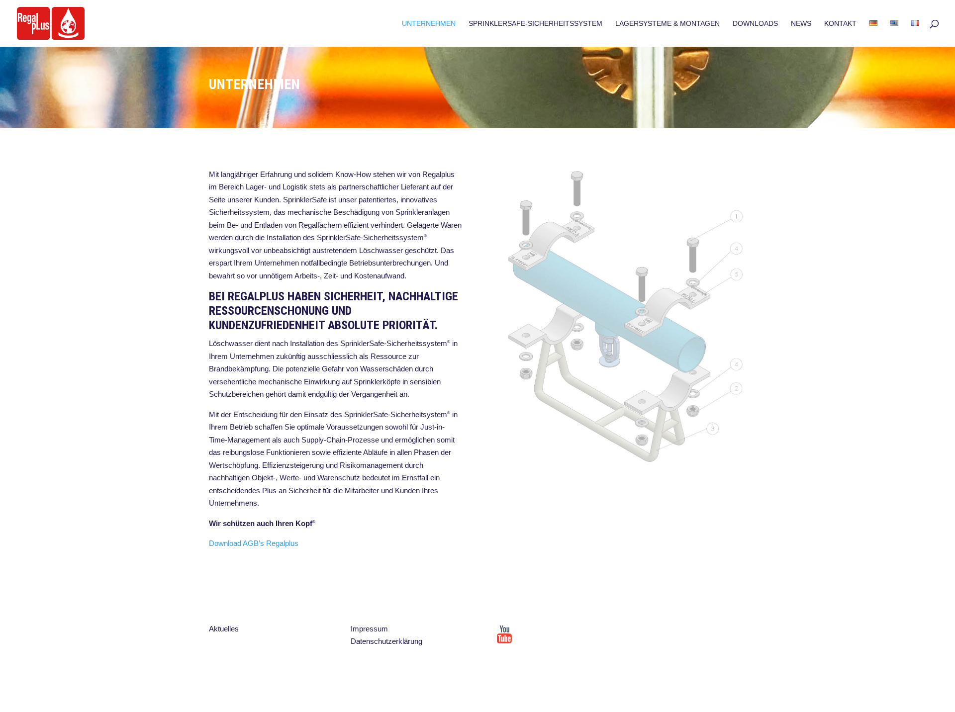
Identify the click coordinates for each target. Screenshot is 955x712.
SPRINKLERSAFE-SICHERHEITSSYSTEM (535, 23)
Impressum (369, 628)
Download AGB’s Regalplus (253, 543)
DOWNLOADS (755, 23)
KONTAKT (840, 23)
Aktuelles (224, 628)
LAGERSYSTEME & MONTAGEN (667, 23)
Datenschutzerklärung (386, 641)
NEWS (801, 23)
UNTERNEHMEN (429, 23)
